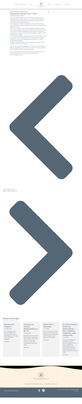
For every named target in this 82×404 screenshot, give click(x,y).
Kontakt (59, 389)
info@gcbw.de (54, 383)
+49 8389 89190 (47, 383)
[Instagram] (43, 390)
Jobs (63, 389)
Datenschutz (72, 389)
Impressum (67, 389)
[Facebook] (39, 390)
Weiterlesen (7, 341)
